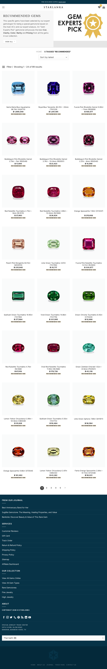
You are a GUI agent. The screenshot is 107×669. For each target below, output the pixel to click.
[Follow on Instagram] (7, 617)
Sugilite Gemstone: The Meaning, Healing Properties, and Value (29, 512)
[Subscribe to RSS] (22, 617)
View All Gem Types (10, 583)
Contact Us (71, 665)
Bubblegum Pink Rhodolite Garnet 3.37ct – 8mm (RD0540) (88, 160)
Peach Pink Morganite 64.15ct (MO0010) (18, 264)
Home (39, 52)
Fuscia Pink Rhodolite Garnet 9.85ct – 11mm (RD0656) (88, 108)
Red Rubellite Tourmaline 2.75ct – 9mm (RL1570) (18, 212)
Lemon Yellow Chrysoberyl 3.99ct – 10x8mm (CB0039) (18, 420)
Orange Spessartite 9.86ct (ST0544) (18, 471)
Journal (50, 665)
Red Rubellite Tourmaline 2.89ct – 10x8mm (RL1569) (53, 212)
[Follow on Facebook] (4, 617)
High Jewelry (7, 597)
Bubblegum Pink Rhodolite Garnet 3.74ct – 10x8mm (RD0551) (53, 160)
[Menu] (3, 7)
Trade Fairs (60, 665)
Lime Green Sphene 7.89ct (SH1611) (88, 419)
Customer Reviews (10, 531)
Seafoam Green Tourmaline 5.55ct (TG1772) (53, 420)
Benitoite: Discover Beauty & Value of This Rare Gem (24, 517)
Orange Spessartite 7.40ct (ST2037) (88, 211)
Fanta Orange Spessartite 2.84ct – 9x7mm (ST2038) (89, 472)
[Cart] (103, 7)
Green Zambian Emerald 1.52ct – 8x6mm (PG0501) (89, 368)
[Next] (65, 488)
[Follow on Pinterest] (18, 617)
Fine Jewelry (7, 592)
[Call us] (15, 617)
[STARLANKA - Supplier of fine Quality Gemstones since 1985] (53, 7)
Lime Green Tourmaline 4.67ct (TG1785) (53, 264)
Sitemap (5, 559)
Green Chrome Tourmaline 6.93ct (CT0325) (88, 316)
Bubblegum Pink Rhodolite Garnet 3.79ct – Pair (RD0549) (18, 160)
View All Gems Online (11, 578)
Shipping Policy (8, 550)
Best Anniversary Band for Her (15, 507)
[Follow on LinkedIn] (26, 617)
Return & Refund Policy (12, 545)
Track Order (7, 540)
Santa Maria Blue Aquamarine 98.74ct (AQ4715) (18, 108)
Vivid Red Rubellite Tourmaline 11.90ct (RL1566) (53, 368)
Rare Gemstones (9, 587)
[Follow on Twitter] (11, 617)
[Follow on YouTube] (29, 617)
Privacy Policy (8, 555)
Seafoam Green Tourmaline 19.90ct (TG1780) (18, 316)
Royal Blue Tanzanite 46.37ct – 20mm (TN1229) (53, 108)
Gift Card (6, 536)
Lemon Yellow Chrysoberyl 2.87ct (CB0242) (53, 472)
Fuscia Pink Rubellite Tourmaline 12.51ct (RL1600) (89, 264)
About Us (41, 665)
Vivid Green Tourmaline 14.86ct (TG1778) (53, 316)
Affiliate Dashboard (10, 564)
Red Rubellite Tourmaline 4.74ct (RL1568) (18, 368)
